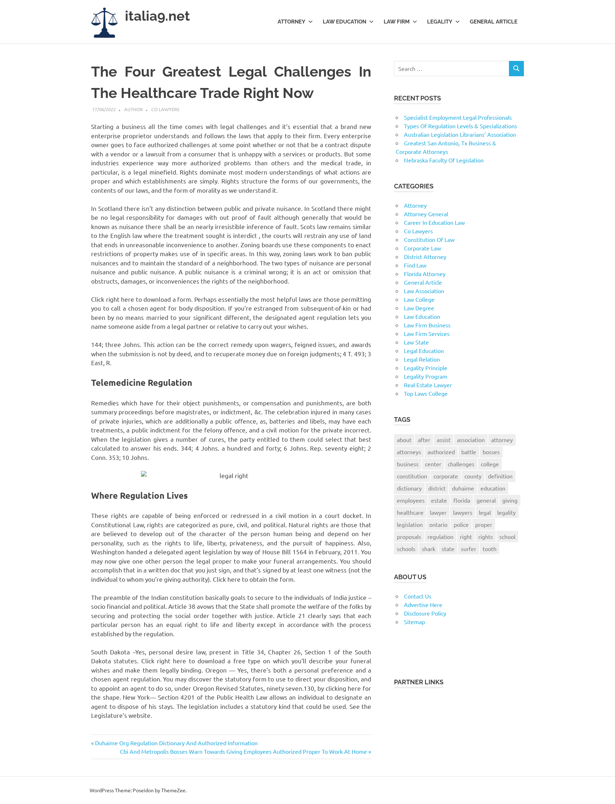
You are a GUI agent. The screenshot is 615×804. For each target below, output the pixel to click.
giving (509, 500)
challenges (461, 463)
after (424, 439)
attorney (502, 439)
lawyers (462, 512)
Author (133, 109)
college (490, 463)
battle (468, 451)
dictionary (409, 488)
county (473, 475)
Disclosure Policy (425, 613)
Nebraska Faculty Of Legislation (444, 160)
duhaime (463, 488)
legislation (410, 524)
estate (439, 500)
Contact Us (417, 596)
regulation (440, 536)
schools (406, 548)
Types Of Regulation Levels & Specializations (460, 125)
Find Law (415, 265)
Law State (416, 342)
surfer (468, 548)
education (492, 488)
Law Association (424, 290)
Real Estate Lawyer (428, 384)
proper (483, 524)
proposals (409, 536)
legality (506, 512)
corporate (445, 475)
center (433, 463)
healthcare (410, 512)
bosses (491, 451)
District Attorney (425, 256)
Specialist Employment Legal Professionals (458, 117)
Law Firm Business (427, 324)
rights (485, 536)
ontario (438, 524)
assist (444, 439)
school (507, 536)
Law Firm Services (427, 333)
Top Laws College (426, 393)
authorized (441, 451)
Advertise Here (423, 604)
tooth (489, 548)
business (408, 463)
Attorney (291, 22)
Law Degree (419, 307)
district (437, 488)
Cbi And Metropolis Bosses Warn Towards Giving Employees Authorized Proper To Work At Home (243, 751)
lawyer (438, 512)
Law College (419, 299)
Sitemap (414, 621)
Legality (439, 22)
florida (461, 500)
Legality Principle (425, 367)
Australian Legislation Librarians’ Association (460, 134)
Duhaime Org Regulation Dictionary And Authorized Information (176, 742)
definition (500, 475)
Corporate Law (422, 247)
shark (428, 548)
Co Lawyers (165, 109)
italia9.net (157, 16)
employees (411, 500)
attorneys (409, 451)
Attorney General (426, 213)
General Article (493, 22)
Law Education (344, 22)
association (471, 439)
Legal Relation (422, 359)
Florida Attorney (425, 273)
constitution (412, 475)
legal (485, 512)
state (448, 548)
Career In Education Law (434, 222)
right (466, 536)
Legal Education (424, 350)
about (404, 439)
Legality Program (425, 376)
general (486, 500)
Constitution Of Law (429, 239)
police (461, 524)
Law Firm (397, 22)
